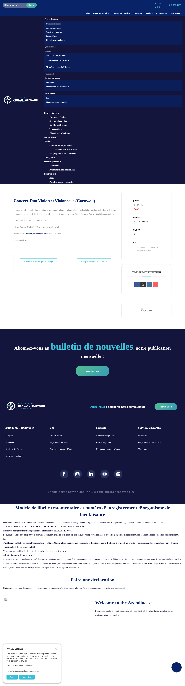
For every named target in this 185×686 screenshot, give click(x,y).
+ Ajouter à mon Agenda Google (38, 261)
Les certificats (51, 36)
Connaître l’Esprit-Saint (56, 56)
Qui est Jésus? (50, 47)
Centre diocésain (51, 113)
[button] (110, 109)
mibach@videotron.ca (36, 234)
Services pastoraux (52, 161)
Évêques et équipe (53, 24)
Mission (47, 141)
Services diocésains (53, 28)
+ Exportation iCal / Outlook (94, 261)
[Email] (155, 284)
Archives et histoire (54, 32)
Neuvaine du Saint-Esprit (58, 60)
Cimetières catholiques (55, 40)
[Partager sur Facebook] (137, 284)
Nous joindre (50, 74)
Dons (48, 98)
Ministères (50, 83)
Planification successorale (56, 102)
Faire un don (50, 174)
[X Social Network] (143, 284)
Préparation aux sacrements (57, 87)
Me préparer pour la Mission (58, 67)
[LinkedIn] (149, 284)
